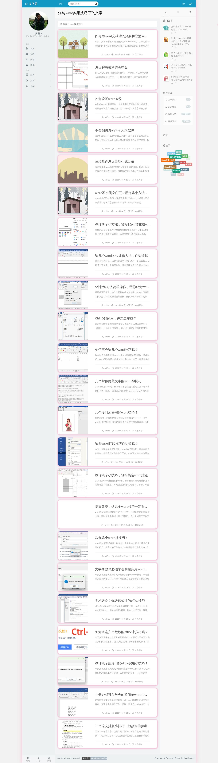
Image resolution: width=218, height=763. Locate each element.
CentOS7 (176, 155)
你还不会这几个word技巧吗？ (116, 350)
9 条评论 (139, 117)
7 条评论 (139, 242)
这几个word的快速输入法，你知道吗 (121, 256)
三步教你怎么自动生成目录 (114, 161)
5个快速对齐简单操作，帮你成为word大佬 (125, 287)
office (107, 54)
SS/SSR (182, 152)
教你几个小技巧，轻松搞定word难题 (121, 475)
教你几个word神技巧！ (111, 538)
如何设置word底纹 (108, 99)
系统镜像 (167, 163)
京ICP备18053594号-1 (98, 758)
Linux (175, 174)
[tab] (166, 11)
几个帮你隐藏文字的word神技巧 (118, 381)
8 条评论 (139, 148)
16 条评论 (139, 681)
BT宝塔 (176, 151)
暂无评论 (139, 54)
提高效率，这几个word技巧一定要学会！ (124, 506)
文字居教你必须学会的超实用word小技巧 (124, 569)
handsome (189, 758)
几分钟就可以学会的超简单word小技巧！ (124, 694)
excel (188, 167)
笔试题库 (184, 156)
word (173, 162)
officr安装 (187, 165)
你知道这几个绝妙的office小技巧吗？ (121, 632)
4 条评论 (139, 86)
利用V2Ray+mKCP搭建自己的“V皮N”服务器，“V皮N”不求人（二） (181, 41)
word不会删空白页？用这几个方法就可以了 (126, 193)
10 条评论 (139, 462)
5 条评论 (139, 274)
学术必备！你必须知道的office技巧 (120, 600)
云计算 (181, 163)
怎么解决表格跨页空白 (111, 67)
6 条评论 (139, 399)
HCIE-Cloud (183, 172)
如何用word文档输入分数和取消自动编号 (124, 36)
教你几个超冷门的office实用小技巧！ (121, 663)
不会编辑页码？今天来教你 (114, 130)
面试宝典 (172, 170)
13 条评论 (139, 211)
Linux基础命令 (170, 155)
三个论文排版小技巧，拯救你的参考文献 (124, 726)
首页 (65, 24)
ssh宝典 (189, 159)
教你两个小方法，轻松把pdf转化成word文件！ (128, 224)
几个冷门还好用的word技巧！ (116, 412)
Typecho (169, 758)
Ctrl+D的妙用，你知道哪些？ (115, 318)
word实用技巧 (179, 170)
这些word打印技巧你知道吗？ (116, 444)
